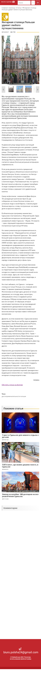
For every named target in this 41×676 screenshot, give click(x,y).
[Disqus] (20, 542)
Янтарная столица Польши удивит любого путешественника (19, 9)
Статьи (18, 8)
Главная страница (8, 8)
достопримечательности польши (14, 396)
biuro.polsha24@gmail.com (20, 652)
